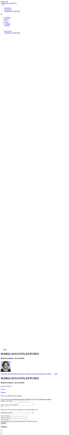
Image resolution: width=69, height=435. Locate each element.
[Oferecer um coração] (31, 399)
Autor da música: (6, 416)
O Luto (6, 22)
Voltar (5, 349)
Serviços (6, 19)
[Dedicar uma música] (44, 399)
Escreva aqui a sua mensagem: (9, 405)
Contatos (6, 25)
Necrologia (7, 8)
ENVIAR (3, 423)
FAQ (5, 20)
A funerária (7, 17)
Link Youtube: (5, 419)
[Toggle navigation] (1, 5)
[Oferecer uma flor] (19, 399)
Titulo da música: (6, 418)
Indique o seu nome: (7, 401)
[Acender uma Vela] (7, 399)
